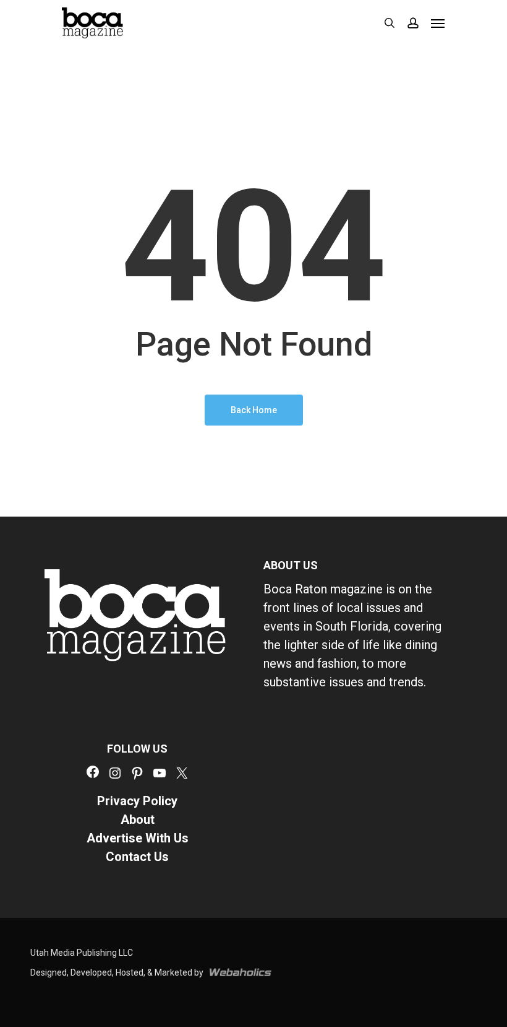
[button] (438, 23)
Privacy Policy (137, 800)
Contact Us (137, 856)
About (138, 819)
